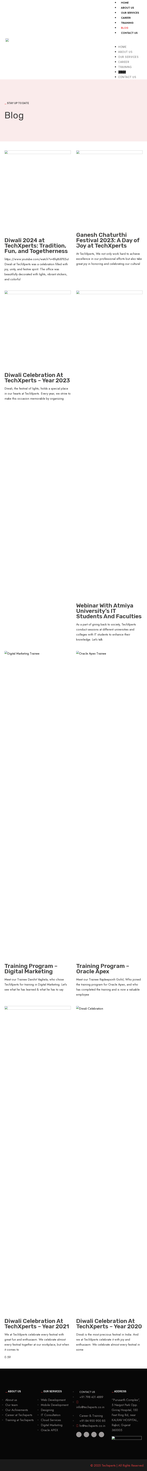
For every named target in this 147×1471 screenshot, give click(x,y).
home (122, 46)
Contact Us (129, 33)
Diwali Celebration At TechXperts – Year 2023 (37, 378)
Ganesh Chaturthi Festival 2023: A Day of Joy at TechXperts (107, 240)
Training (125, 67)
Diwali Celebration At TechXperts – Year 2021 (36, 1324)
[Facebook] (94, 1434)
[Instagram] (101, 1434)
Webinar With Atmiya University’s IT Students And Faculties (109, 611)
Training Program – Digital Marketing (31, 969)
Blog (122, 72)
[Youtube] (86, 1434)
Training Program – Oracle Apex (102, 969)
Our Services (128, 57)
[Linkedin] (79, 1434)
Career (123, 62)
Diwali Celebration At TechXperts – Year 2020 (109, 1324)
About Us (125, 51)
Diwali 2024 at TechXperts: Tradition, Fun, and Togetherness (36, 245)
